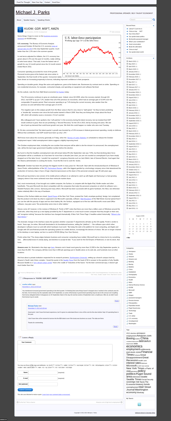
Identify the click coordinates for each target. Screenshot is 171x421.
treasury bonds (143, 384)
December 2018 (134, 74)
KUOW (36, 32)
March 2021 (132, 61)
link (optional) (23, 384)
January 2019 (133, 72)
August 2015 (133, 123)
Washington (132, 323)
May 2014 (132, 139)
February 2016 (133, 110)
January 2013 (133, 164)
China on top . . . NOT (135, 31)
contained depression (132, 341)
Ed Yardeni (60, 92)
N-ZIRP (139, 366)
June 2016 (132, 100)
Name (26, 372)
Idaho (130, 282)
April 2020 (132, 66)
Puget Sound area (134, 308)
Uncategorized (43, 32)
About (19, 20)
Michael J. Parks (33, 12)
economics (81, 272)
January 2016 (133, 113)
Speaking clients (44, 20)
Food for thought (23, 2)
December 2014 (134, 136)
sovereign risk (132, 382)
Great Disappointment (102, 272)
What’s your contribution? (137, 41)
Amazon (131, 256)
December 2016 (134, 92)
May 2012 (132, 182)
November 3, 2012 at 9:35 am (31, 287)
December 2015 (134, 115)
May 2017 (132, 82)
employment (88, 272)
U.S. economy (133, 318)
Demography (133, 274)
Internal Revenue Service (137, 285)
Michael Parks (30, 272)
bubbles (137, 339)
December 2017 (134, 79)
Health (131, 280)
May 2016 (132, 102)
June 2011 (132, 203)
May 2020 (132, 64)
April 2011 (132, 208)
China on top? (133, 49)
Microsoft (131, 290)
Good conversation (135, 44)
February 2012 (133, 190)
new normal (145, 366)
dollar (136, 344)
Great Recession (113, 272)
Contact (47, 2)
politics (131, 373)
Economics (30, 32)
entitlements (145, 349)
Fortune (137, 355)
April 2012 (132, 185)
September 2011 (134, 195)
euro (128, 352)
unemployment (132, 387)
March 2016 (132, 108)
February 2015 (133, 133)
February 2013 (133, 162)
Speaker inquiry (29, 20)
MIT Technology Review (53, 168)
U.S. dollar (132, 316)
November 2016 (134, 95)
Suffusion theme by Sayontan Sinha (145, 412)
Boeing (131, 264)
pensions (134, 371)
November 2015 (134, 118)
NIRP (130, 293)
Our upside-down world (136, 52)
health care (142, 360)
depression (129, 344)
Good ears (56, 2)
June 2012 (132, 180)
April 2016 (132, 105)
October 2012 (133, 170)
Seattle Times (68, 260)
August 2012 (133, 175)
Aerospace (132, 251)
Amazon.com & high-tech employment (108, 402)
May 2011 (132, 206)
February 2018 (133, 77)
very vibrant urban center (43, 263)
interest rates (133, 362)
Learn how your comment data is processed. (56, 394)
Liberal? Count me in (135, 29)
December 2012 (134, 167)
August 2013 (133, 146)
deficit (147, 341)
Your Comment (26, 342)
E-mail (25, 378)
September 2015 (134, 121)
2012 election (131, 333)
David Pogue (52, 196)
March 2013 (132, 159)
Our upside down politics (136, 36)
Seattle (100, 274)
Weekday (140, 392)
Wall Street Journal (116, 274)
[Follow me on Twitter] (139, 404)
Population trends (134, 305)
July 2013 (132, 149)
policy (142, 370)
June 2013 (132, 151)
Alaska (131, 254)
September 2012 (134, 172)
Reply (117, 301)
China (130, 269)
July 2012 (132, 177)
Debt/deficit (132, 272)
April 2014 (132, 141)
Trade (130, 313)
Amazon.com (73, 272)
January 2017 (133, 90)
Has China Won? (134, 34)
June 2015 (132, 126)
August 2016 (133, 97)
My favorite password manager (138, 39)
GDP (93, 272)
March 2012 (132, 188)
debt (141, 341)
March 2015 (132, 131)
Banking (131, 262)
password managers (135, 298)
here (52, 247)
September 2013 (134, 144)
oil (145, 368)
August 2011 (133, 198)
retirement (136, 377)
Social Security (147, 379)
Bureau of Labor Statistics (76, 138)
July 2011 (132, 200)
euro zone (136, 352)
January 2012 (133, 193)
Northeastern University (78, 257)
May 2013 (132, 154)
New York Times (135, 368)
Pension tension (134, 300)
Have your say (37, 2)
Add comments (116, 32)
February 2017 (133, 87)
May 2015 (132, 128)
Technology (132, 311)
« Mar (128, 237)
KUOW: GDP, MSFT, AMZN (41, 28)
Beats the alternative (135, 47)
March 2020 (132, 69)
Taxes (142, 382)
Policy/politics (133, 303)
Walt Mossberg (85, 199)
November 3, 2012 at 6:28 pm (37, 308)
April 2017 (132, 84)
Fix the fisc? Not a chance (27, 402)
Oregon (131, 295)
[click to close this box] (154, 25)
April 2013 (132, 157)
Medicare (144, 363)
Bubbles (131, 267)
